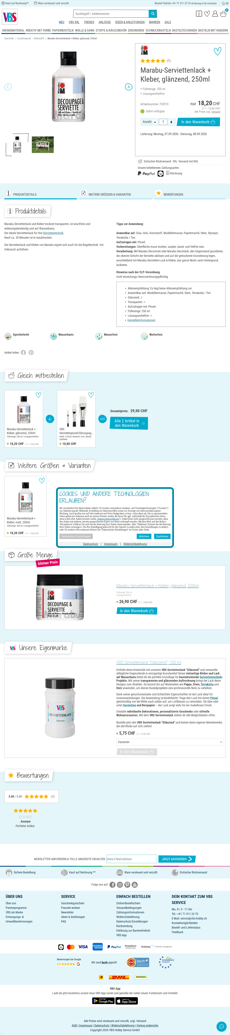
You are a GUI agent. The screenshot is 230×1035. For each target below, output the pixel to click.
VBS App (121, 935)
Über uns (11, 903)
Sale (168, 22)
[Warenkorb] (223, 13)
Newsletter (67, 912)
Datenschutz (90, 544)
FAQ (63, 921)
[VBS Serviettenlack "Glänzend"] (60, 708)
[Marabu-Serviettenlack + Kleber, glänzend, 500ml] (60, 597)
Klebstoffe (39, 38)
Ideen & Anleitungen (130, 22)
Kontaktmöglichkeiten (185, 923)
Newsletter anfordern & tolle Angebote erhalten (69, 859)
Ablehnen (144, 536)
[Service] (199, 13)
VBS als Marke (14, 912)
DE (227, 3)
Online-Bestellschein (128, 903)
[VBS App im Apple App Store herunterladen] (126, 1000)
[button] (8, 87)
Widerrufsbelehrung (128, 917)
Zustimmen (162, 536)
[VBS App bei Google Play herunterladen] (103, 1000)
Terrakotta (207, 684)
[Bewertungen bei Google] (69, 962)
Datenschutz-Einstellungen (132, 921)
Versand (215, 111)
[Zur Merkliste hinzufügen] (217, 51)
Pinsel (214, 698)
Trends (89, 22)
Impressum (111, 544)
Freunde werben (70, 908)
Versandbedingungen (129, 908)
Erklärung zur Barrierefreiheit (133, 930)
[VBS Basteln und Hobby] (9, 16)
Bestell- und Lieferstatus (186, 927)
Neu (61, 22)
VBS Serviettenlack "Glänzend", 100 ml (148, 662)
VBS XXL (74, 22)
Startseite (9, 38)
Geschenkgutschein (72, 903)
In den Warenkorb (195, 122)
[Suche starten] (153, 13)
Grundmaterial (24, 38)
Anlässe (105, 22)
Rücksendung (124, 926)
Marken (154, 22)
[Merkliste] (207, 13)
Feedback (177, 932)
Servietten (129, 705)
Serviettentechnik (53, 233)
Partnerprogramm (16, 908)
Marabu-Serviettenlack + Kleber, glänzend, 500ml (157, 585)
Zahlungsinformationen (130, 912)
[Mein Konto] (215, 13)
